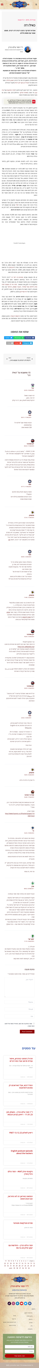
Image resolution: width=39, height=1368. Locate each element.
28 (19, 1266)
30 (14, 1266)
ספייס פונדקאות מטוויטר (23, 1223)
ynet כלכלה (10, 80)
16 (22, 1263)
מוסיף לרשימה (26, 617)
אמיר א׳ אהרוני (29, 795)
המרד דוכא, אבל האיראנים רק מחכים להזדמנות (21, 1086)
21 (8, 1263)
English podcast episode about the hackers (22, 1152)
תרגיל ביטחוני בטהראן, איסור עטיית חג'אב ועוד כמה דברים (21, 1059)
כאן (9, 540)
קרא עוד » (30, 1072)
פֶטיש (8, 612)
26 (25, 1266)
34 (29, 1268)
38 (17, 1268)
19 (14, 1263)
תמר (29, 415)
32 (8, 1266)
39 (14, 1268)
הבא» (10, 1268)
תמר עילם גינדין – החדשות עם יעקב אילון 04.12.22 (21, 1246)
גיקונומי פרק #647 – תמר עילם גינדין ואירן (20, 1172)
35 (26, 1268)
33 (5, 1266)
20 (11, 1263)
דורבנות (12, 267)
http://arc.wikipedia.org (26, 647)
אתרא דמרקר (23, 93)
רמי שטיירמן (23, 292)
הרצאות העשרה (15, 316)
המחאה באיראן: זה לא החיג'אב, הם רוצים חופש (20, 1197)
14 (28, 1263)
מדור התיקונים (11, 90)
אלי (16, 205)
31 (11, 1266)
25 (28, 1266)
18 (16, 1263)
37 (20, 1268)
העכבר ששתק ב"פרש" (14, 287)
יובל (32, 388)
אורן (32, 886)
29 (16, 1266)
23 (34, 1266)
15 (25, 1263)
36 (23, 1268)
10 (9, 1261)
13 (31, 1263)
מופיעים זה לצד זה (17, 277)
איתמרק (31, 515)
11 (6, 1261)
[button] (36, 4)
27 (22, 1266)
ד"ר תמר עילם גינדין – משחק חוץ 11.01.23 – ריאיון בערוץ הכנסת (19, 1113)
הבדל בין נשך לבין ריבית (21, 83)
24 (31, 1266)
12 (34, 1263)
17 (19, 1263)
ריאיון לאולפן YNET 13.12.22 (21, 1132)
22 (5, 1263)
